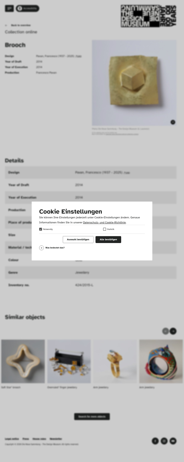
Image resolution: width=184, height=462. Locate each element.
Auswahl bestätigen (78, 239)
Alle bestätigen (108, 239)
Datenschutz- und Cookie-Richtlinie (104, 222)
